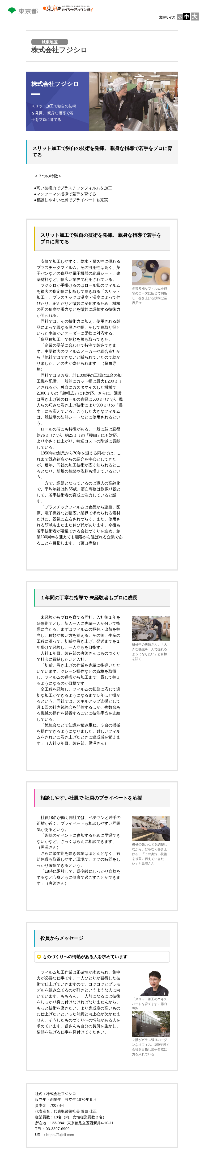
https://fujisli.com (60, 1135)
